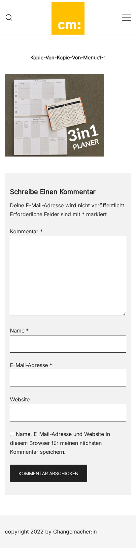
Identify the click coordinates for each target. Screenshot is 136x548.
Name (19, 330)
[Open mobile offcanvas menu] (126, 17)
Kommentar (26, 231)
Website (20, 399)
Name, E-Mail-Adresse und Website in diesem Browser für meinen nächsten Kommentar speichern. (60, 443)
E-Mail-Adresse (31, 365)
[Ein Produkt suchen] (9, 17)
